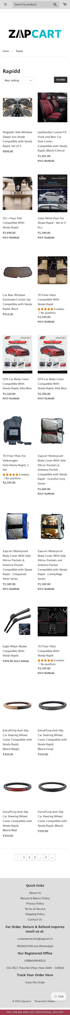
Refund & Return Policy (35, 898)
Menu (6, 4)
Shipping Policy (35, 914)
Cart (64, 4)
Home (6, 51)
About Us (35, 892)
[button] (46, 309)
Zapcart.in (26, 1001)
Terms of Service (35, 908)
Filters (60, 80)
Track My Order (35, 982)
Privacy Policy (35, 903)
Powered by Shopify (45, 1001)
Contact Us (35, 919)
